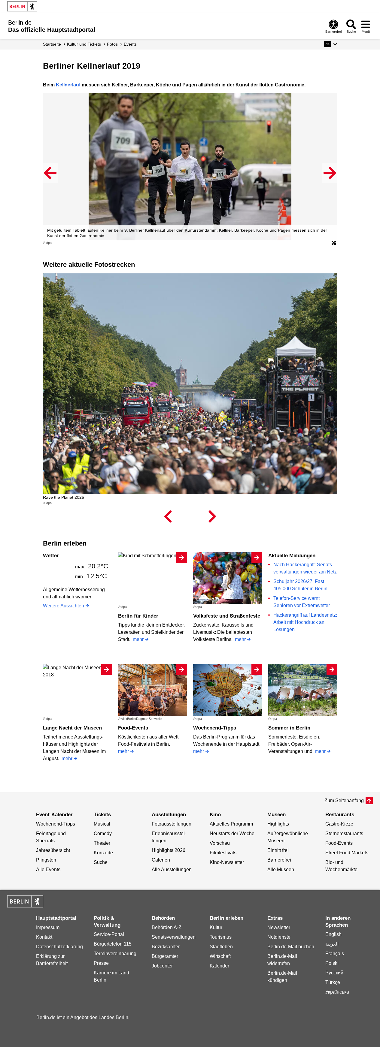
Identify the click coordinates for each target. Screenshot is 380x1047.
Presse (101, 963)
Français (334, 953)
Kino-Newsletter (227, 862)
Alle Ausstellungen (172, 869)
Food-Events (133, 728)
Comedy (103, 833)
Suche (101, 862)
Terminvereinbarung (115, 953)
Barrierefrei (279, 859)
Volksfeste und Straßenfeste (226, 616)
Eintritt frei (278, 850)
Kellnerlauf (68, 84)
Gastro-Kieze (339, 823)
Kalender (219, 965)
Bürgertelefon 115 (113, 943)
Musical (102, 823)
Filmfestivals (223, 852)
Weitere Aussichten (63, 605)
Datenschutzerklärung (59, 946)
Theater (102, 843)
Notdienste (278, 937)
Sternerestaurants (344, 833)
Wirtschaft (220, 956)
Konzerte (103, 852)
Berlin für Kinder (138, 616)
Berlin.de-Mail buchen (290, 946)
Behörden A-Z (166, 927)
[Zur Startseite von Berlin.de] (25, 905)
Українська (337, 991)
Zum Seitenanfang (344, 800)
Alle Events (48, 869)
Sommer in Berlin (289, 728)
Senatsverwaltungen (174, 937)
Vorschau (220, 843)
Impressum (47, 927)
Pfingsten (46, 859)
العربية (332, 943)
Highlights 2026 (168, 850)
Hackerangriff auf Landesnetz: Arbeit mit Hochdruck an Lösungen (305, 622)
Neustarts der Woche (232, 833)
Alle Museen (280, 869)
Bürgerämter (165, 956)
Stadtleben (221, 946)
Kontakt (44, 937)
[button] (330, 44)
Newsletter (278, 927)
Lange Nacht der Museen (72, 728)
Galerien (161, 859)
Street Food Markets (346, 852)
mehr (138, 639)
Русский (334, 972)
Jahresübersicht (53, 850)
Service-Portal (109, 934)
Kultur (216, 927)
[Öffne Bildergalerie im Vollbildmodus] (333, 243)
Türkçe (332, 982)
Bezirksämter (166, 946)
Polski (332, 963)
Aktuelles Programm (231, 823)
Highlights (278, 823)
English (333, 934)
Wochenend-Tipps (214, 728)
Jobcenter (162, 965)
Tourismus (221, 937)
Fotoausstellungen (171, 823)
